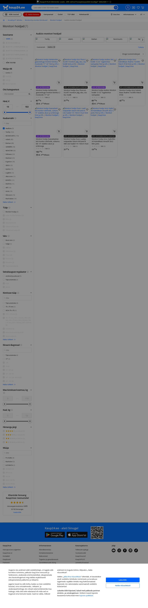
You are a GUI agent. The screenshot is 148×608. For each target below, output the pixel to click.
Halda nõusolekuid (122, 585)
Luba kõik (123, 580)
